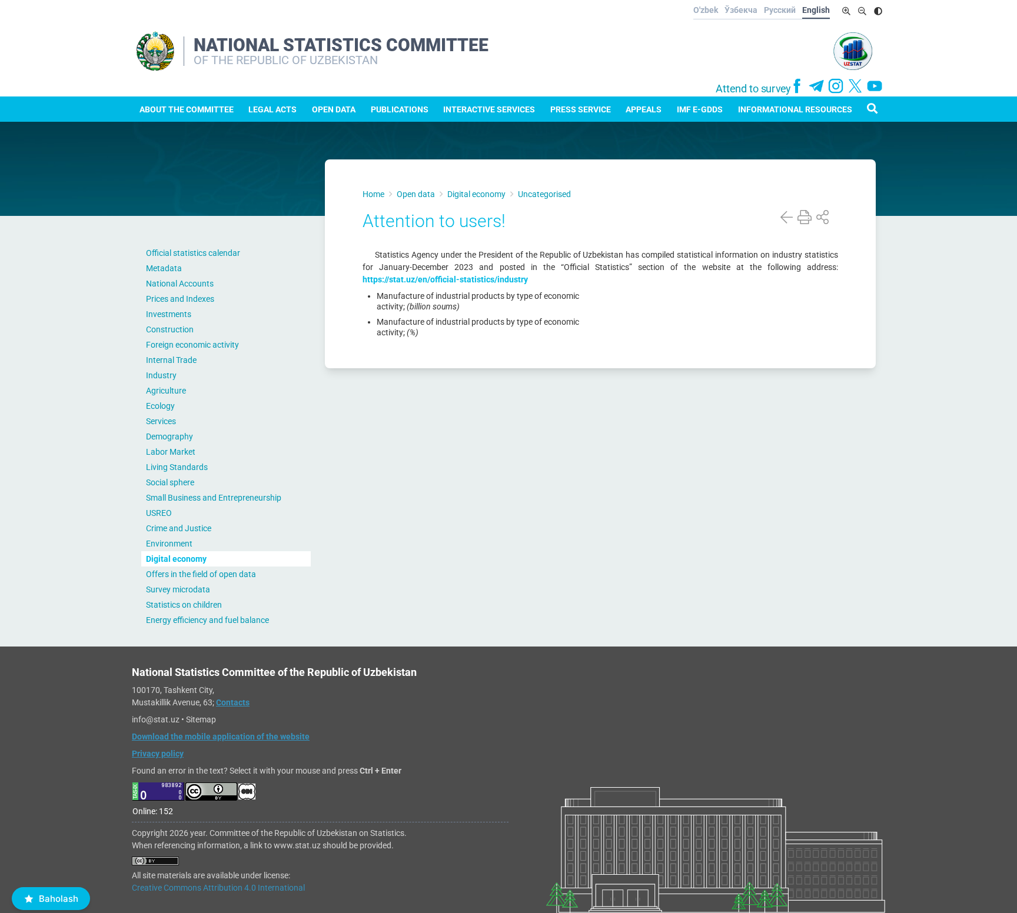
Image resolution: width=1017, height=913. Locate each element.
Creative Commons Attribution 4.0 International (218, 887)
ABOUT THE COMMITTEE (186, 109)
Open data (333, 109)
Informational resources (795, 109)
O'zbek (705, 10)
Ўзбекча (740, 10)
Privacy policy (158, 753)
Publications (399, 109)
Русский (780, 10)
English (816, 10)
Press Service (580, 109)
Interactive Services (489, 109)
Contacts (233, 702)
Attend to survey (753, 89)
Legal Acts (272, 109)
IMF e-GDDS (700, 109)
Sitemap (201, 719)
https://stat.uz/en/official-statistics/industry (445, 279)
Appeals (644, 109)
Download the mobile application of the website (221, 736)
